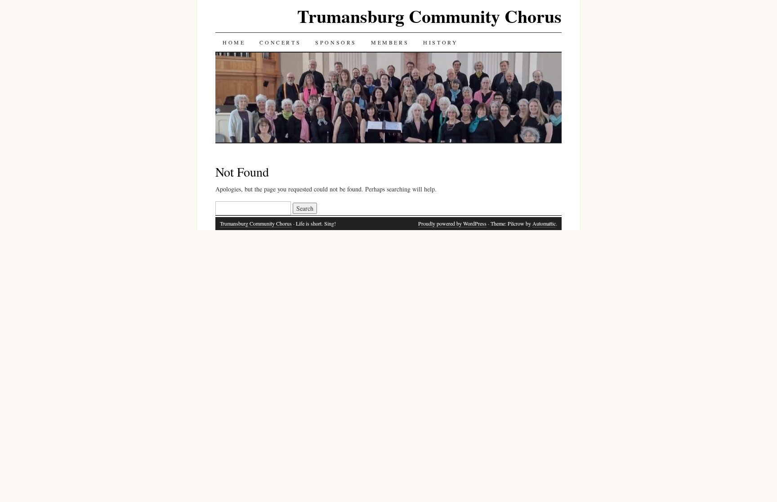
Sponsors (336, 42)
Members (390, 42)
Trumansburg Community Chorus (429, 16)
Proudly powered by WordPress (452, 223)
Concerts (280, 42)
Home (234, 42)
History (440, 42)
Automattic (544, 223)
